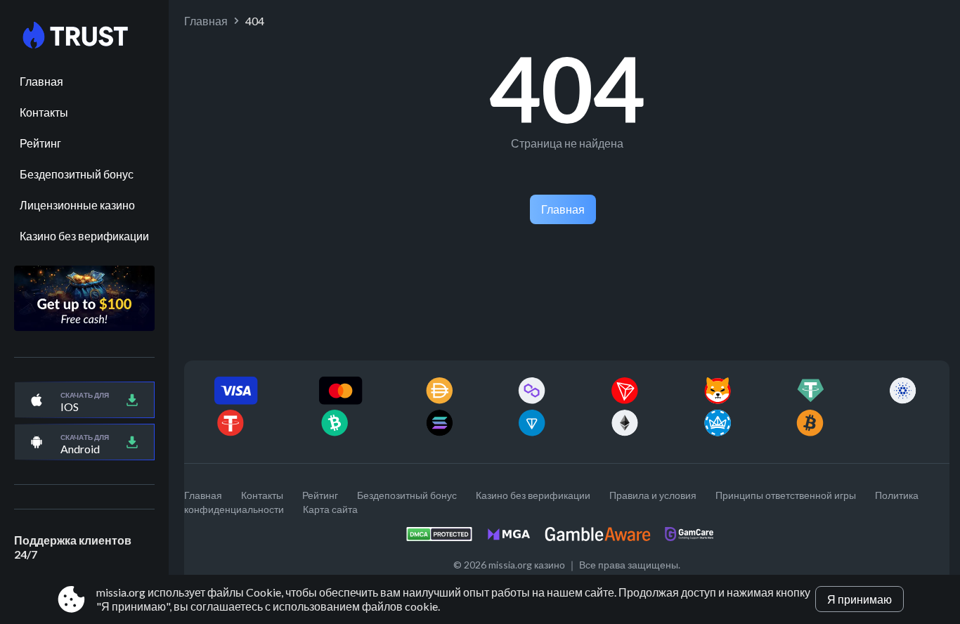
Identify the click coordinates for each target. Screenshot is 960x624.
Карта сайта (330, 509)
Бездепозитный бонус (77, 174)
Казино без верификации (84, 235)
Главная (41, 81)
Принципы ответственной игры (785, 495)
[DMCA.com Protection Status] (446, 538)
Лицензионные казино (77, 205)
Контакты (44, 112)
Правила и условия (652, 495)
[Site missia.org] (84, 36)
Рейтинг (40, 143)
